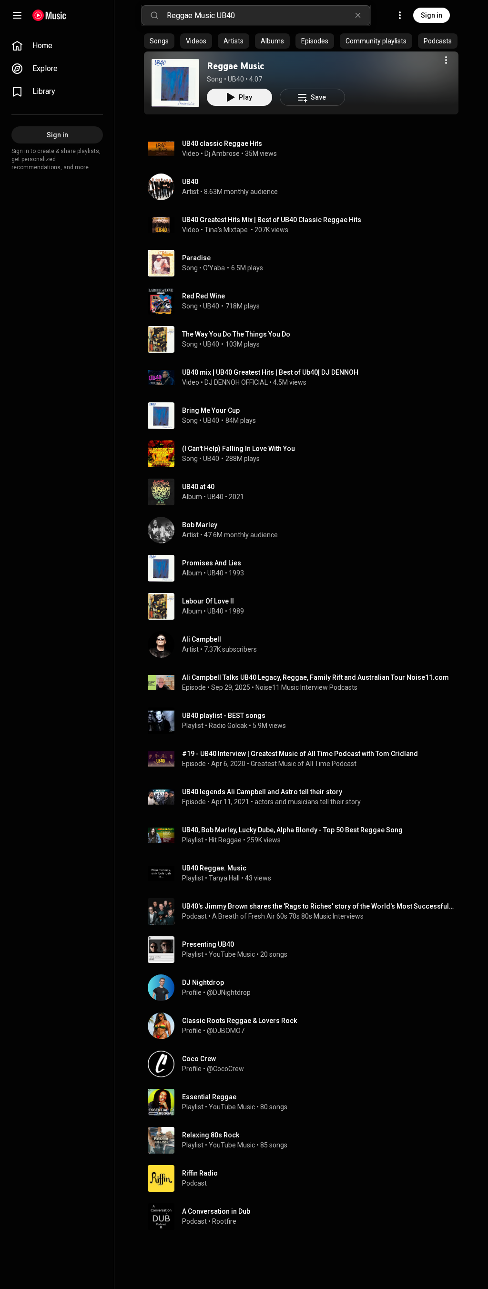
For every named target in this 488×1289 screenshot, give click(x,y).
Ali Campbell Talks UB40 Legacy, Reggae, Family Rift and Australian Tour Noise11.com (315, 677)
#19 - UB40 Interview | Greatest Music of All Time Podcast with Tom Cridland (300, 753)
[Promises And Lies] (305, 568)
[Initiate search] (154, 15)
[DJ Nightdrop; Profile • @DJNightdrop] (305, 988)
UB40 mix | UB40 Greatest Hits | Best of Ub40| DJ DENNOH (270, 372)
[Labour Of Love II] (305, 606)
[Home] (49, 15)
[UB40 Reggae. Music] (305, 873)
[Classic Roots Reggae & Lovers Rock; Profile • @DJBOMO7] (305, 1026)
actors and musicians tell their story (307, 802)
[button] (175, 83)
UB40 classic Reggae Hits (222, 143)
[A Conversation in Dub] (305, 1216)
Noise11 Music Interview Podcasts (306, 687)
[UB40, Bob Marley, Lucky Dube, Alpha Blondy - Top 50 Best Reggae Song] (305, 835)
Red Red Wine (203, 296)
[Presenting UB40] (305, 950)
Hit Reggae (225, 840)
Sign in (431, 15)
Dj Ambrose (222, 153)
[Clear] (358, 15)
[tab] (159, 41)
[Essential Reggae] (305, 1102)
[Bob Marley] (305, 530)
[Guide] (17, 15)
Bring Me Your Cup (211, 410)
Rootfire (224, 1221)
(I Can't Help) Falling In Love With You (238, 448)
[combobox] (268, 15)
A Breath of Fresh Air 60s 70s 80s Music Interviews (288, 916)
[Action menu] (446, 60)
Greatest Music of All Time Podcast (303, 763)
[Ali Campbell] (305, 644)
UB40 (236, 79)
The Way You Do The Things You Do (236, 334)
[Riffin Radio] (305, 1178)
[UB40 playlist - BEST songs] (305, 721)
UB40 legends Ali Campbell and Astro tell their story (262, 792)
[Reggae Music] (175, 83)
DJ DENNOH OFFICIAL (236, 382)
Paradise (196, 258)
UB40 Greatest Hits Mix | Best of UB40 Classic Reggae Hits (271, 220)
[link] (57, 45)
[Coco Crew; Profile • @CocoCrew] (305, 1064)
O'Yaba (214, 268)
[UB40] (305, 187)
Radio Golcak (228, 725)
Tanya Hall (224, 878)
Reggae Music (235, 66)
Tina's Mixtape (226, 230)
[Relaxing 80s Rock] (305, 1140)
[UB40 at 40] (305, 492)
